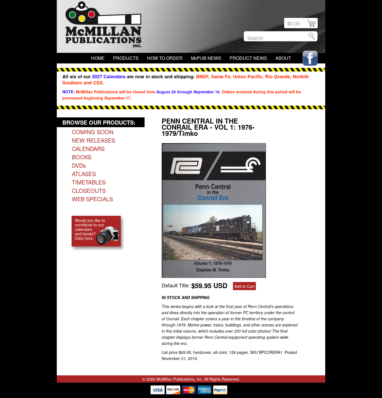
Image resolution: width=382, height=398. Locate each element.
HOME (98, 58)
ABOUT (283, 58)
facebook (310, 58)
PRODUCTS (126, 58)
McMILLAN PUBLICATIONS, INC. (103, 25)
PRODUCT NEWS (248, 58)
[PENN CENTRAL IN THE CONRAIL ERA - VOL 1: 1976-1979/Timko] (214, 275)
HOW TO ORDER (165, 58)
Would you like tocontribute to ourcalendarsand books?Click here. (90, 229)
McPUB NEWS (206, 58)
